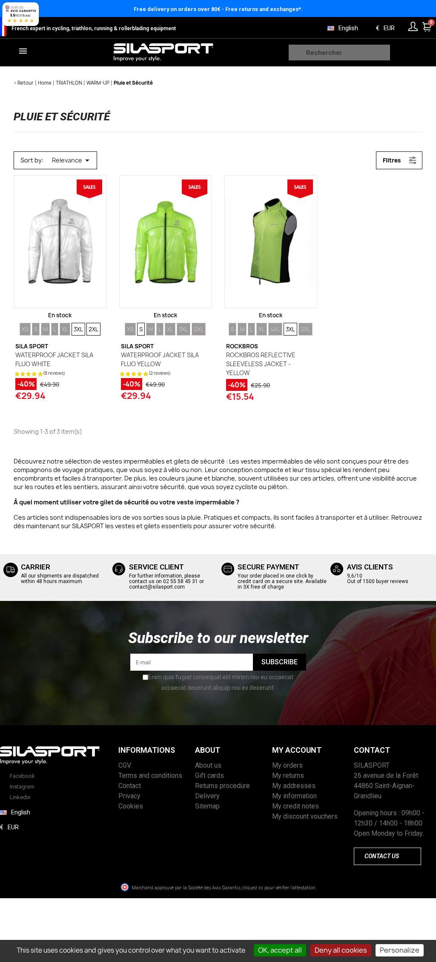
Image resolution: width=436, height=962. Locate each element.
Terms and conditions (150, 775)
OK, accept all (280, 950)
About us (208, 765)
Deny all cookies (341, 950)
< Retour (24, 83)
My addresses (294, 786)
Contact (129, 786)
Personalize (399, 950)
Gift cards (209, 775)
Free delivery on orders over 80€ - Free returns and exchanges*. (218, 9)
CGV (124, 765)
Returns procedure (222, 786)
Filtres (392, 160)
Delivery (207, 796)
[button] (387, 856)
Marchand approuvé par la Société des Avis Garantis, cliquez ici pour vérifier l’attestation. (224, 888)
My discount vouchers (305, 816)
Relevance (72, 160)
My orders (287, 765)
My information (294, 796)
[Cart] (427, 26)
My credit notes (295, 806)
